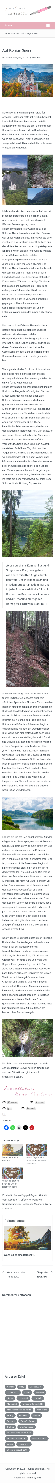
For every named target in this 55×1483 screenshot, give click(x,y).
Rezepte (11, 1421)
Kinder (10, 1398)
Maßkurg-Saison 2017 (33, 1404)
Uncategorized (26, 1427)
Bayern (34, 1195)
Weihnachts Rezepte (16, 1438)
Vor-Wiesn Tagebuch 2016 (19, 1433)
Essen (27, 1392)
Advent (10, 1387)
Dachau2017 (12, 1392)
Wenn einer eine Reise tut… (19, 1254)
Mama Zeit (12, 1404)
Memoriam (42, 1410)
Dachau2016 (35, 1387)
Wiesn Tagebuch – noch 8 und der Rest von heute (36, 1160)
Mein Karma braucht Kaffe (19, 1410)
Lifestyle (26, 1199)
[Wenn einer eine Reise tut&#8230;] (12, 1150)
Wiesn (10, 1444)
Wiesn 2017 (24, 1444)
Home (7, 33)
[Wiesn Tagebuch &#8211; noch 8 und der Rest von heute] (36, 1150)
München (37, 1199)
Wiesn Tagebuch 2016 (17, 1450)
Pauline (36, 57)
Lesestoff (14, 1199)
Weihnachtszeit (39, 1438)
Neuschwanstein (11, 1204)
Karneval (40, 1392)
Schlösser (27, 1204)
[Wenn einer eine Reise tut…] (27, 1237)
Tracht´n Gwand (28, 1421)
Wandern (39, 1204)
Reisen (16, 33)
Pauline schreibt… (35, 1468)
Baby (21, 1387)
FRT (39, 1477)
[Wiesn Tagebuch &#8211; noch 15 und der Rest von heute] (12, 1173)
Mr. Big (10, 1415)
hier (42, 351)
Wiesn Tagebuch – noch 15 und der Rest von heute (11, 1184)
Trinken (10, 1427)
